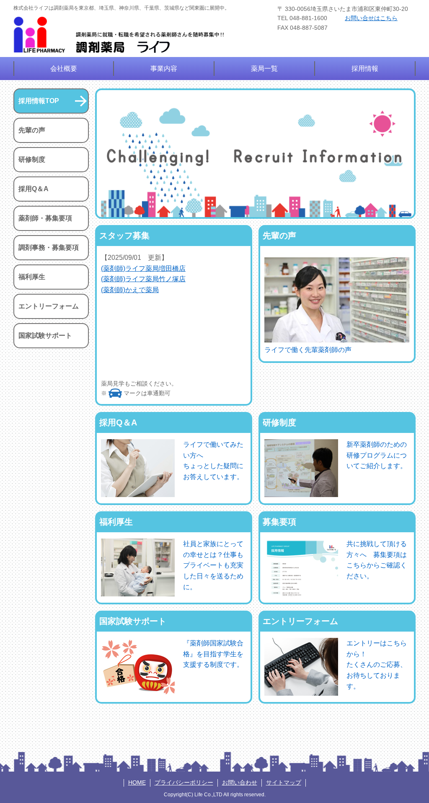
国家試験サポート (45, 335)
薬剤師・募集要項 (45, 218)
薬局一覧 (264, 68)
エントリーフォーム (48, 306)
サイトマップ (283, 782)
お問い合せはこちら (371, 18)
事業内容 (163, 68)
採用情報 (364, 68)
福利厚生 (31, 276)
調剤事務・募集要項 (48, 247)
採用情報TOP (38, 100)
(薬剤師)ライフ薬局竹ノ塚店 (143, 278)
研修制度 (31, 159)
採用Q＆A (33, 188)
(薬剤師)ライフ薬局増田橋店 (143, 268)
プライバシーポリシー (184, 782)
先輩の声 (31, 130)
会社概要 (63, 68)
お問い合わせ (239, 782)
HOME (137, 782)
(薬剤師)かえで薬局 (130, 289)
